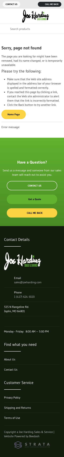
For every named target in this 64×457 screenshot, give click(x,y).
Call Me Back (51, 4)
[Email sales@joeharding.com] (26, 4)
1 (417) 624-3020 (24, 296)
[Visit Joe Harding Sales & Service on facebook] (5, 321)
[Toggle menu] (5, 16)
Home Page (13, 114)
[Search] (5, 29)
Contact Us (11, 4)
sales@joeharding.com (28, 282)
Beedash (34, 436)
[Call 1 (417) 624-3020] (33, 4)
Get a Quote (34, 199)
